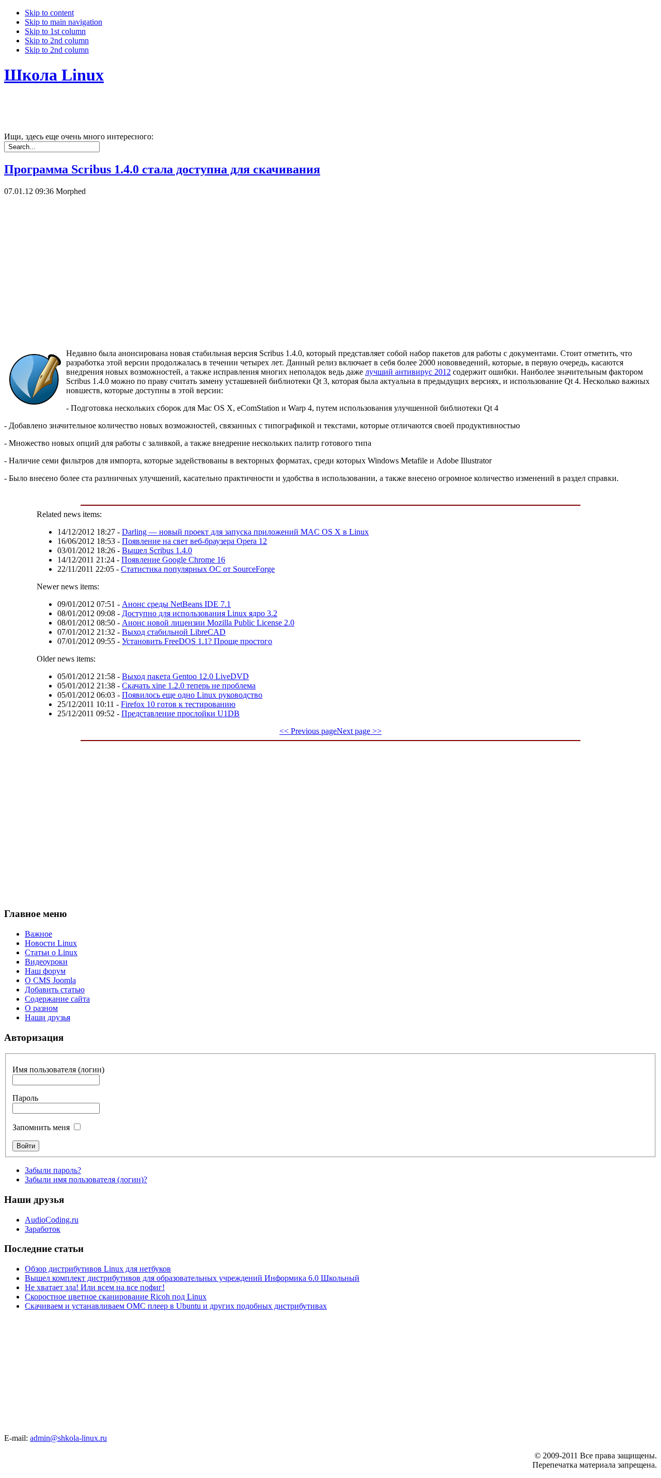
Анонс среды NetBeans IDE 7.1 (176, 604)
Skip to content (49, 12)
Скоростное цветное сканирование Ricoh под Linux (116, 1296)
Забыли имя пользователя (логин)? (86, 1179)
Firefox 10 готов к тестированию (178, 704)
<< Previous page (308, 731)
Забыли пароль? (53, 1170)
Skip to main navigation (63, 22)
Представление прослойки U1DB (180, 713)
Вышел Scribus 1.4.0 (157, 550)
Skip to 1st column (55, 31)
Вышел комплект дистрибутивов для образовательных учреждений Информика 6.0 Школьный (192, 1278)
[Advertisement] (314, 268)
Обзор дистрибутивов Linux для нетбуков (98, 1268)
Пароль (25, 1098)
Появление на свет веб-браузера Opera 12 (194, 541)
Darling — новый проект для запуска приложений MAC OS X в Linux (245, 531)
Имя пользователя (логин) (58, 1069)
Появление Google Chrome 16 (173, 559)
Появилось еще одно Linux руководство (192, 694)
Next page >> (359, 731)
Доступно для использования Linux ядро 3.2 (199, 613)
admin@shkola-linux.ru (68, 1438)
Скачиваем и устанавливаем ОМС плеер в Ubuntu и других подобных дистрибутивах (176, 1306)
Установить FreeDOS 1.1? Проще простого (197, 641)
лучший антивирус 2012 (408, 371)
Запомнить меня (41, 1127)
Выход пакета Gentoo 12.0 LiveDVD (185, 676)
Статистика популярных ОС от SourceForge (198, 569)
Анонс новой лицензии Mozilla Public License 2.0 (208, 622)
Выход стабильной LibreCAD (174, 632)
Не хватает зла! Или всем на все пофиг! (95, 1287)
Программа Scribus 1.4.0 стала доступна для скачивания (162, 169)
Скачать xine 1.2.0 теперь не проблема (189, 685)
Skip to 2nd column (57, 40)
